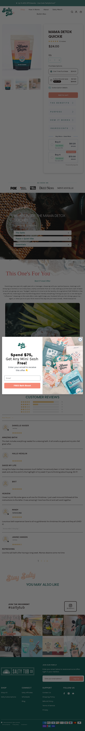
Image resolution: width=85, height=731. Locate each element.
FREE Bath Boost (22, 385)
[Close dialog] (80, 339)
